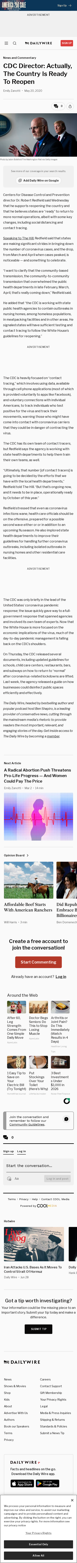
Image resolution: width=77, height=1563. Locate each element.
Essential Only (38, 1544)
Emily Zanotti (11, 90)
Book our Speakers (16, 1426)
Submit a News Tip (52, 1433)
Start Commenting (38, 962)
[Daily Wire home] (38, 43)
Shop (7, 1392)
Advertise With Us (16, 1413)
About (8, 1406)
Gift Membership (51, 1392)
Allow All (38, 1555)
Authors (9, 1419)
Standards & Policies (53, 1426)
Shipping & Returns (52, 1419)
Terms (8, 1433)
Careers (45, 1379)
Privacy (9, 1439)
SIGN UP (67, 43)
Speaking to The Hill (18, 238)
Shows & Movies (15, 1386)
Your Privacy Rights (53, 1399)
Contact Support (51, 1386)
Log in (61, 977)
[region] (38, 1529)
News (8, 1379)
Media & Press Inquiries (55, 1413)
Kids (7, 1399)
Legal (44, 1406)
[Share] (70, 106)
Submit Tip (39, 1329)
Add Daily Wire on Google (41, 180)
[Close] (72, 1500)
